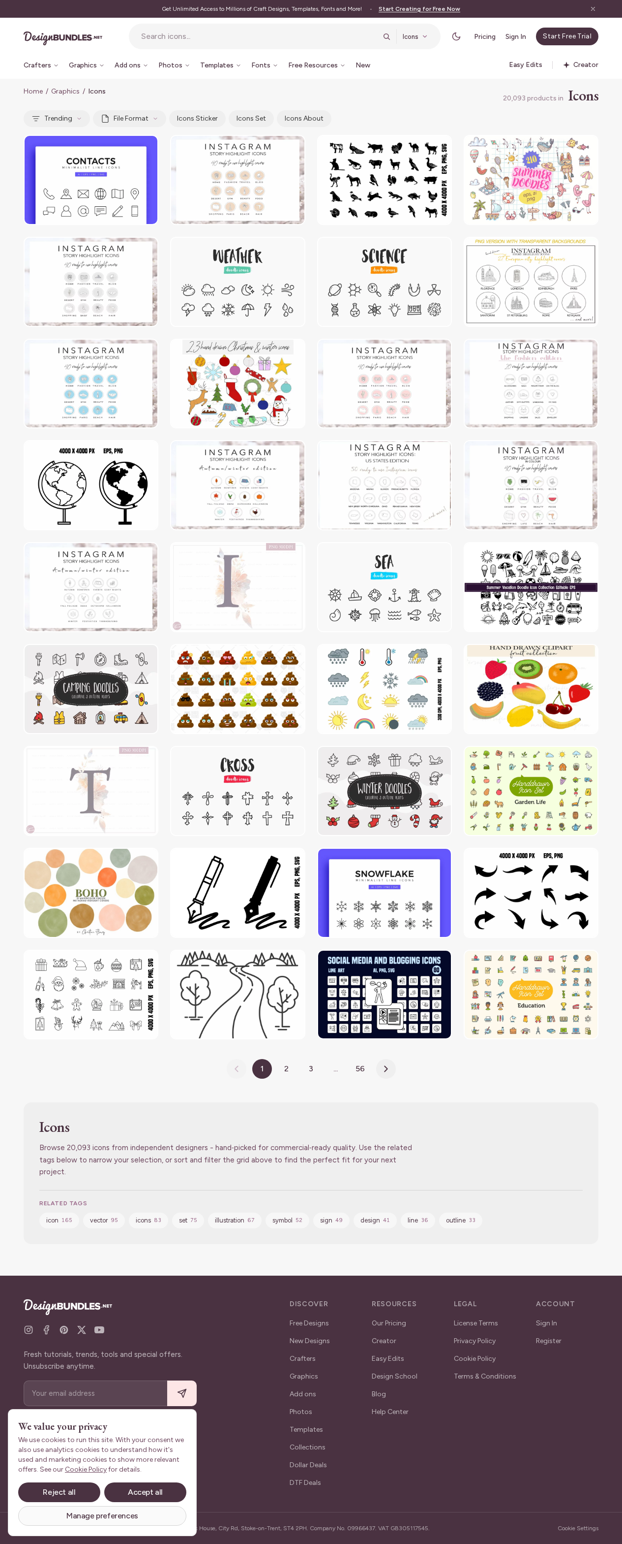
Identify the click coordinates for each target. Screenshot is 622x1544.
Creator (384, 1341)
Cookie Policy (475, 1358)
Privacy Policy (475, 1341)
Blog (379, 1394)
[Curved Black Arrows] (531, 893)
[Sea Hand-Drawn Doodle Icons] (384, 587)
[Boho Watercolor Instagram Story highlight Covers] (91, 893)
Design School (394, 1376)
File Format (131, 118)
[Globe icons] (91, 485)
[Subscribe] (182, 1394)
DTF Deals (305, 1483)
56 (360, 1068)
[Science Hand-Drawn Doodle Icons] (384, 282)
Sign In (515, 36)
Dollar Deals (308, 1465)
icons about (304, 118)
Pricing (485, 36)
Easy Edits (388, 1358)
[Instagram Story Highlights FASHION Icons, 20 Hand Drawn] (531, 384)
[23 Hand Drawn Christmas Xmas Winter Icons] (237, 384)
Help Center (390, 1412)
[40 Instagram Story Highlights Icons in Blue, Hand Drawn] (91, 384)
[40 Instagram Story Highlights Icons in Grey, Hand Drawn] (91, 282)
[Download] (124, 149)
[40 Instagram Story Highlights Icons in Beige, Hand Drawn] (237, 180)
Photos (301, 1412)
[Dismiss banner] (593, 9)
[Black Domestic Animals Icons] (384, 180)
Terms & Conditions (485, 1376)
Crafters (303, 1358)
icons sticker (197, 118)
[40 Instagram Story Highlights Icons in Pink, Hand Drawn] (384, 384)
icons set (251, 118)
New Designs (310, 1341)
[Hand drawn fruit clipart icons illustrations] (531, 689)
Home (33, 91)
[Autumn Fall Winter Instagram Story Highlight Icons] (91, 587)
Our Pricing (389, 1323)
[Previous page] (236, 1069)
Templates (306, 1429)
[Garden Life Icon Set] (531, 791)
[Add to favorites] (144, 149)
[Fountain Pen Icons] (237, 893)
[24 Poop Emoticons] (237, 689)
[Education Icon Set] (531, 995)
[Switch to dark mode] (456, 36)
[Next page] (386, 1069)
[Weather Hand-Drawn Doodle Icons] (237, 282)
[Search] (386, 36)
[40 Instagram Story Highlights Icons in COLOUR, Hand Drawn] (531, 485)
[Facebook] (46, 1330)
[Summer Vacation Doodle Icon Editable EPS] (531, 587)
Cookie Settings (578, 1528)
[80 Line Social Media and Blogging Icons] (384, 995)
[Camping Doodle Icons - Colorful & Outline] (91, 689)
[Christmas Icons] (91, 995)
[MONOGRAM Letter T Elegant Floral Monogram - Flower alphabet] (91, 791)
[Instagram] (28, 1330)
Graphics (65, 91)
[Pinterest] (64, 1330)
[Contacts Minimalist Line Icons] (91, 180)
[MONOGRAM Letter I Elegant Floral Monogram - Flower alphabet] (237, 587)
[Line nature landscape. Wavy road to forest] (237, 995)
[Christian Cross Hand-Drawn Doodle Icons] (237, 791)
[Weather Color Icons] (384, 689)
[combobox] (259, 36)
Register (549, 1341)
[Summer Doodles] (531, 180)
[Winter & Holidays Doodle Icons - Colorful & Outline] (384, 791)
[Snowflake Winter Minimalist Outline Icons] (384, 893)
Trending (58, 118)
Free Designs (309, 1323)
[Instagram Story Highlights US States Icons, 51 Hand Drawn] (384, 485)
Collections (308, 1447)
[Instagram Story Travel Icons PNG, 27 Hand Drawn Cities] (531, 282)
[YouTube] (99, 1330)
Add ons (303, 1394)
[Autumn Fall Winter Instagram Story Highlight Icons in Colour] (237, 485)
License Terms (476, 1323)
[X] (82, 1330)
